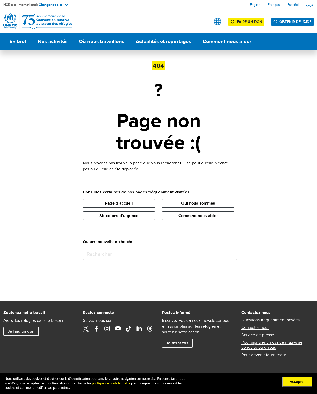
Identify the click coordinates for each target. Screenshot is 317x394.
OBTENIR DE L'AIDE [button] (295, 21)
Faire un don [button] (249, 21)
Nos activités (52, 41)
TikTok (129, 329)
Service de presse (257, 334)
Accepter (297, 382)
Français (274, 4)
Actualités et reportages (163, 41)
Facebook (97, 329)
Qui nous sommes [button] (198, 203)
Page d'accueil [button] (119, 203)
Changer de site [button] (51, 4)
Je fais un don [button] (21, 331)
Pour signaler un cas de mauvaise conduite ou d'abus (271, 345)
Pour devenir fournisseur (263, 354)
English (255, 4)
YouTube (118, 329)
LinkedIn (139, 329)
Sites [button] (217, 21)
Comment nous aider (227, 41)
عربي (310, 4)
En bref (18, 41)
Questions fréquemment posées (270, 319)
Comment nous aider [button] (198, 216)
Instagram (107, 329)
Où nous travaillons (101, 41)
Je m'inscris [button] (177, 343)
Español (293, 4)
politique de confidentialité (111, 383)
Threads (150, 329)
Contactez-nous (255, 327)
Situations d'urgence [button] (118, 216)
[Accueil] (35, 21)
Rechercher (231, 254)
